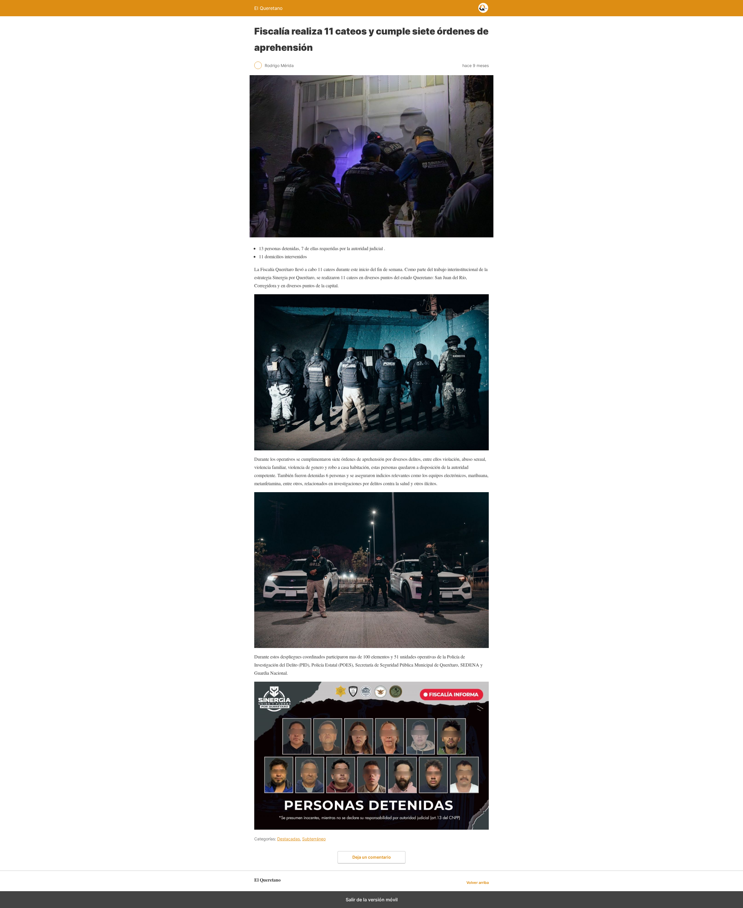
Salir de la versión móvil (372, 899)
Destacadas (288, 838)
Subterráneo (314, 838)
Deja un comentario (371, 857)
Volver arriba (477, 882)
